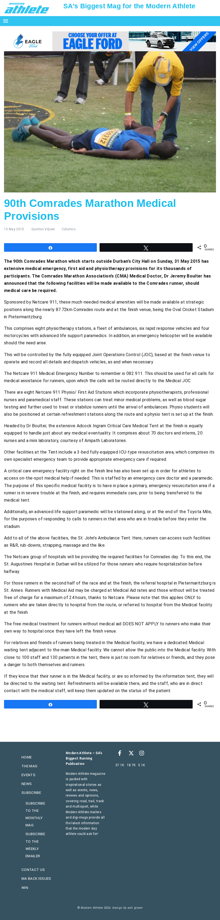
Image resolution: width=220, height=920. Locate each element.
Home (26, 757)
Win (24, 887)
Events (28, 775)
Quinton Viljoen (43, 229)
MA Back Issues (36, 878)
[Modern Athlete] (27, 8)
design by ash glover (127, 908)
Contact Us (33, 869)
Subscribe (31, 792)
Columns (69, 229)
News (26, 784)
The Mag (29, 766)
